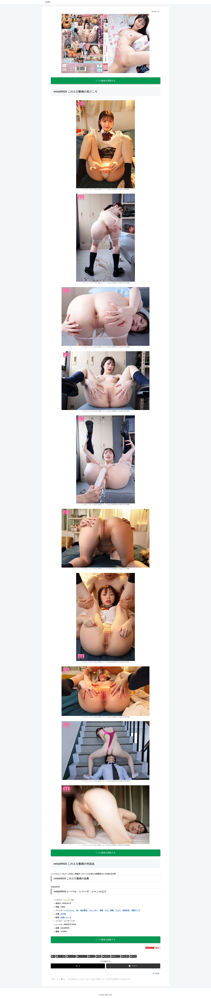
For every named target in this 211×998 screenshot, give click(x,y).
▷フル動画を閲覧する (105, 81)
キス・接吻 (109, 910)
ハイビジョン (69, 910)
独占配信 (83, 910)
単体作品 (126, 910)
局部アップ (135, 910)
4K (77, 910)
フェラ (118, 910)
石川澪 (63, 914)
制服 (101, 910)
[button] (133, 965)
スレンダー (93, 910)
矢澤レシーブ (65, 917)
